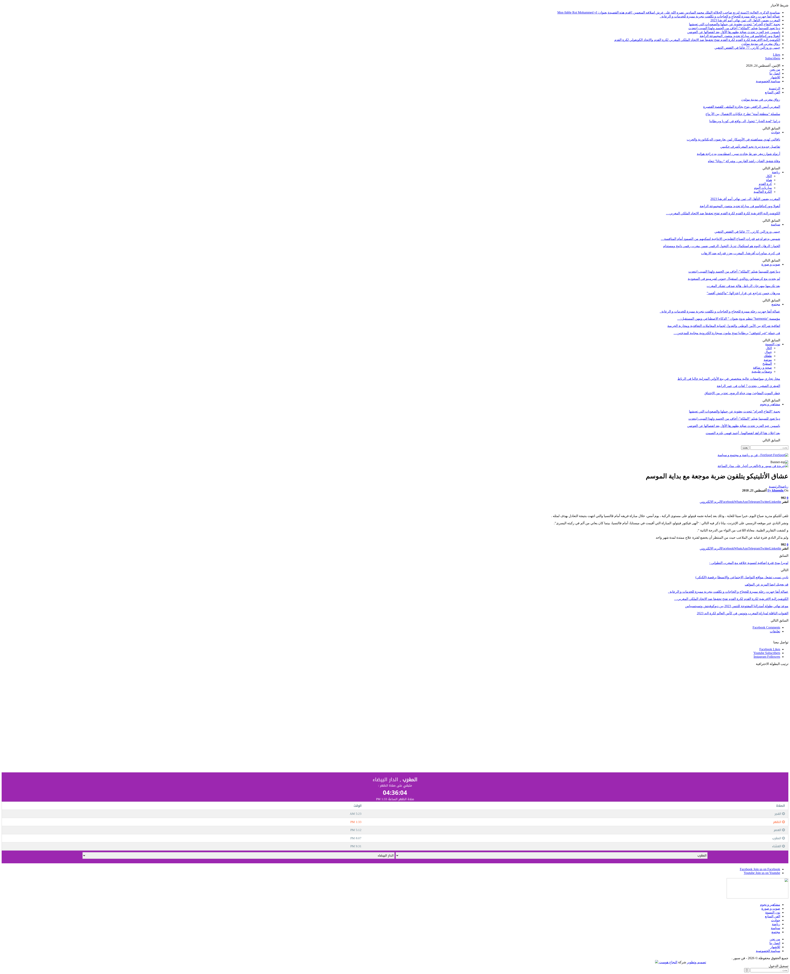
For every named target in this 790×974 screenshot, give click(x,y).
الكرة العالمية (763, 191)
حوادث (775, 132)
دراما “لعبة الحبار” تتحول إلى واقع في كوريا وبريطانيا (744, 121)
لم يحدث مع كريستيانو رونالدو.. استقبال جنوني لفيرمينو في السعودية (734, 278)
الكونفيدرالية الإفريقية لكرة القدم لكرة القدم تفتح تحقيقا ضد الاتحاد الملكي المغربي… (723, 213)
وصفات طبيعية (762, 371)
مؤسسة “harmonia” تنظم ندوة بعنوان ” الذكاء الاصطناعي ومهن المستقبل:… (728, 318)
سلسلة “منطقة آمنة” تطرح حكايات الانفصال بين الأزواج (742, 114)
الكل (769, 176)
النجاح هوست (667, 962)
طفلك (768, 356)
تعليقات (775, 631)
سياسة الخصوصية (768, 81)
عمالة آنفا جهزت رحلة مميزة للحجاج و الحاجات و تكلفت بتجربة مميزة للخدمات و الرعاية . (720, 16)
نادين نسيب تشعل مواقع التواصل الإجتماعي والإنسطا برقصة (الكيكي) (741, 577)
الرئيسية (774, 88)
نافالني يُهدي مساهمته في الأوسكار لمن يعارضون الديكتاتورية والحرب (733, 139)
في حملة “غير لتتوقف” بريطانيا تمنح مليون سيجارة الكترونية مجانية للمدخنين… (727, 333)
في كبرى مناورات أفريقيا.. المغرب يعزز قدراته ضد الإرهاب (740, 253)
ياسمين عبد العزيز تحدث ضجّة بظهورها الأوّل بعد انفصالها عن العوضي (733, 32)
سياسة (775, 224)
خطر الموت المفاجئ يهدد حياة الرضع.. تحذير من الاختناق (742, 393)
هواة (769, 180)
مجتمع (775, 304)
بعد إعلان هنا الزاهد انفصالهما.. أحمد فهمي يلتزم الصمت (743, 433)
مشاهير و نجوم (770, 404)
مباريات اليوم (763, 187)
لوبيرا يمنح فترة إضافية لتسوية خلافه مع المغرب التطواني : (748, 563)
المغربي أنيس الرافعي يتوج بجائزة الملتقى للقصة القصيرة (741, 106)
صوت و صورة (770, 264)
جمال (768, 352)
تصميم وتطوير (696, 962)
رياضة (776, 172)
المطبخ (767, 363)
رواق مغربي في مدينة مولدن (760, 43)
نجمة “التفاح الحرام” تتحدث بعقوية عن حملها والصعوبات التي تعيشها (734, 24)
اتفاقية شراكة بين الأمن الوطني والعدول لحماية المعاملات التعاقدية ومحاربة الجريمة (723, 326)
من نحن (775, 69)
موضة (768, 359)
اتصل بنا (774, 73)
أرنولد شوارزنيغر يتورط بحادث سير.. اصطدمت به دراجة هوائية (738, 154)
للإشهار (775, 77)
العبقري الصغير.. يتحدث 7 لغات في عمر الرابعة (748, 386)
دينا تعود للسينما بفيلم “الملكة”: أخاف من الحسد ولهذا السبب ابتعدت (734, 28)
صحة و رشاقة (762, 367)
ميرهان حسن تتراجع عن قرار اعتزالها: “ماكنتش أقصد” (743, 293)
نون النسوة (772, 344)
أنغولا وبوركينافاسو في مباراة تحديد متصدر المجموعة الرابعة (740, 36)
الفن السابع (772, 92)
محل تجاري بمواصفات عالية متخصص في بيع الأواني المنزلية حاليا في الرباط (728, 378)
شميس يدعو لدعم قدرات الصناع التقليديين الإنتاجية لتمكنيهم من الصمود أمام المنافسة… (720, 239)
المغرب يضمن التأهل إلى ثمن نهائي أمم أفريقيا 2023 (745, 20)
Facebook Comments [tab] (766, 627)
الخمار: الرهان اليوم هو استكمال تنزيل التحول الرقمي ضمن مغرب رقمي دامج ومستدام (721, 246)
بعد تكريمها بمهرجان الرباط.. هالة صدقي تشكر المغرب (743, 286)
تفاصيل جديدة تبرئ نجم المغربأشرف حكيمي (750, 146)
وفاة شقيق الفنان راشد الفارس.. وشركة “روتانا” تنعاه (744, 161)
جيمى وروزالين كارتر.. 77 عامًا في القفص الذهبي (747, 47)
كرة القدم (765, 184)
